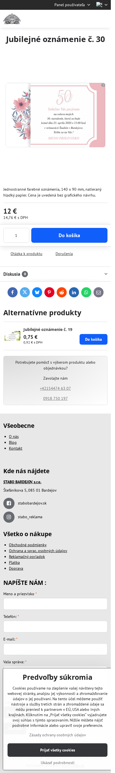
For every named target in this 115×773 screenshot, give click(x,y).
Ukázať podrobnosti (58, 762)
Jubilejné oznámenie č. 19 (47, 329)
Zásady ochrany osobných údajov (57, 734)
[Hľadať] (77, 18)
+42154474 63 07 (55, 388)
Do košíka (69, 235)
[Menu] (104, 18)
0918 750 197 (55, 398)
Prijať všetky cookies (57, 750)
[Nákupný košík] (90, 18)
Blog (13, 442)
